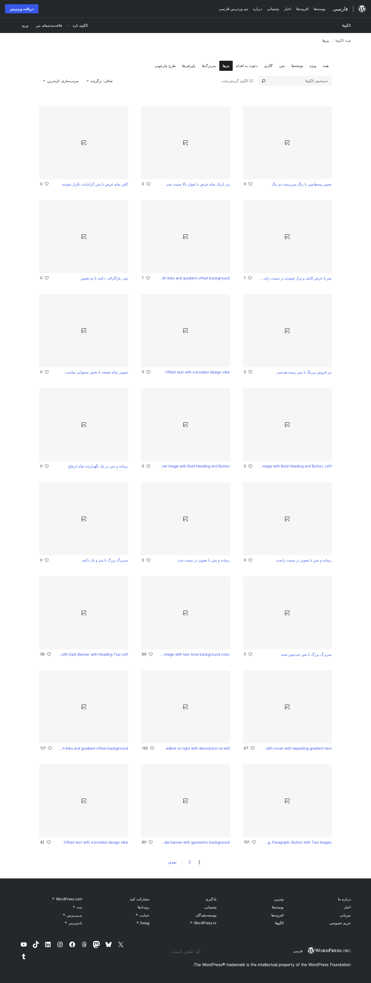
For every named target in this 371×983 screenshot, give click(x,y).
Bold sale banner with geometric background (195, 842)
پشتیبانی (210, 907)
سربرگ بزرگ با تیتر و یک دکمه (105, 560)
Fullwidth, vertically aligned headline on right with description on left (196, 748)
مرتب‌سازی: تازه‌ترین (63, 81)
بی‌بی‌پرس (72, 915)
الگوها (346, 25)
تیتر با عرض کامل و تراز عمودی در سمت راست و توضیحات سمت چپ (295, 278)
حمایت (142, 915)
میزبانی (345, 915)
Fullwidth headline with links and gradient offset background (193, 278)
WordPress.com (67, 899)
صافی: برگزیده (102, 81)
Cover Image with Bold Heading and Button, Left (295, 466)
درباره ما (344, 899)
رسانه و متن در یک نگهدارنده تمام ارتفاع (98, 466)
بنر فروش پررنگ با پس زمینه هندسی (304, 372)
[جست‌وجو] (263, 81)
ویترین (279, 899)
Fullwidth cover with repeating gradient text (296, 748)
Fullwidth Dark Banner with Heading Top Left (93, 654)
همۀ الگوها (343, 40)
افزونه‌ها (277, 915)
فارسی (298, 951)
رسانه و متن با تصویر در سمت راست (304, 560)
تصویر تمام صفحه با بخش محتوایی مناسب (96, 372)
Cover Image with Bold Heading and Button (194, 466)
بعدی (172, 862)
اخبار (347, 907)
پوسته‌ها (278, 907)
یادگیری (211, 899)
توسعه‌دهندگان (206, 915)
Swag (142, 923)
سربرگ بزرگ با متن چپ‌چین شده (306, 654)
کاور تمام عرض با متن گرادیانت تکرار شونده (95, 184)
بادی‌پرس (73, 923)
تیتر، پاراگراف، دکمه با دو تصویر (104, 278)
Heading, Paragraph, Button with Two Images (297, 842)
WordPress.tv (203, 923)
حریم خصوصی (340, 923)
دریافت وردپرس (22, 9)
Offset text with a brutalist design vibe (197, 372)
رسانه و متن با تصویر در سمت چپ (204, 560)
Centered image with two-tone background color (195, 654)
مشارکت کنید (139, 899)
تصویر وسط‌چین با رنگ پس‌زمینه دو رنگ (302, 184)
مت (77, 907)
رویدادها (143, 907)
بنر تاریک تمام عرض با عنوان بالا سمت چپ (198, 184)
